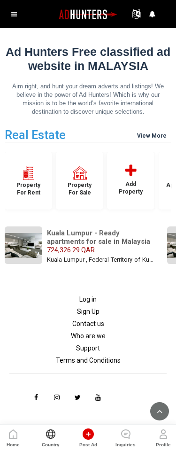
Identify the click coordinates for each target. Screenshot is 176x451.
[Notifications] (152, 14)
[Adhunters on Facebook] (36, 397)
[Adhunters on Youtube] (98, 397)
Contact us (88, 323)
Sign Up (88, 311)
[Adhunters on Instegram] (56, 397)
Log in (88, 299)
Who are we (88, 336)
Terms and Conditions (88, 360)
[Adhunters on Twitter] (77, 397)
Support (88, 348)
